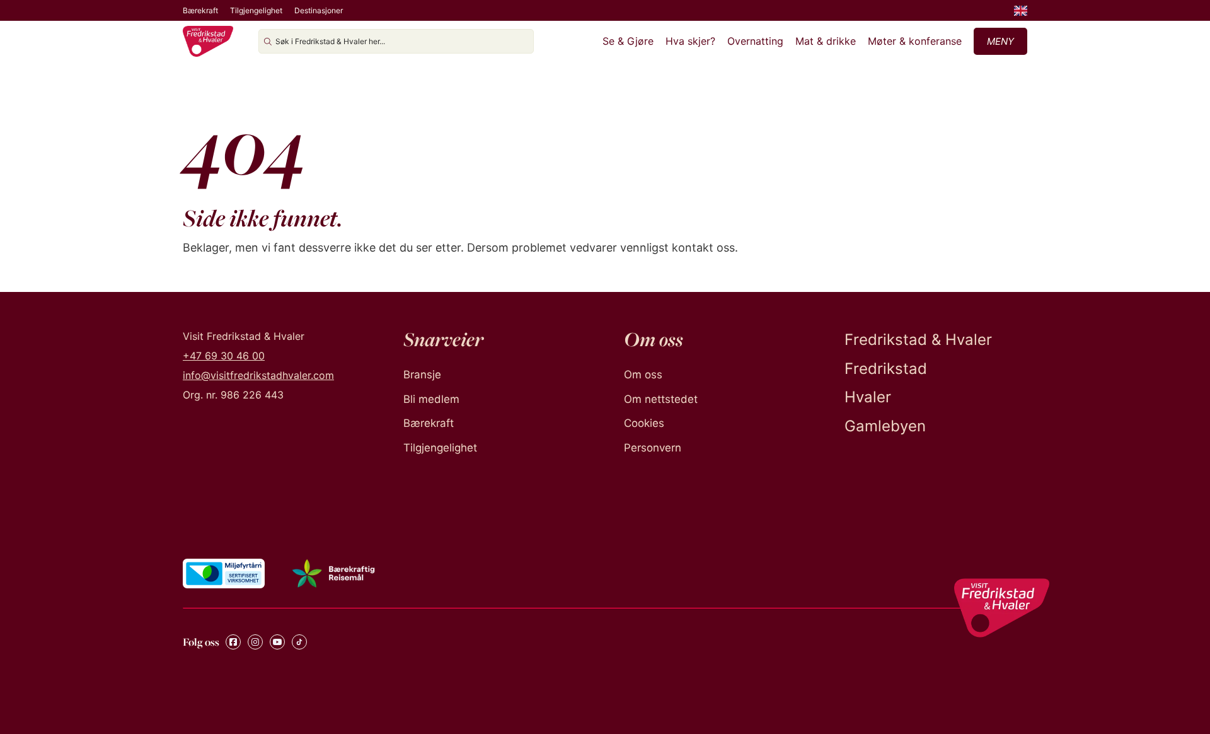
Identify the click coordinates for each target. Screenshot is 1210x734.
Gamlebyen (885, 426)
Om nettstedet (661, 399)
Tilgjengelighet (256, 10)
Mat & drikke (825, 41)
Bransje (422, 374)
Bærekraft (200, 10)
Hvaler (867, 397)
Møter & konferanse (915, 41)
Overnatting (755, 41)
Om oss (643, 374)
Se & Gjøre (628, 41)
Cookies (644, 423)
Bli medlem (431, 399)
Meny (1000, 41)
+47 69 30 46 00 (224, 355)
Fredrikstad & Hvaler (918, 339)
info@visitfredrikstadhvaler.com (258, 375)
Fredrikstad (885, 368)
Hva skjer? (690, 41)
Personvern (652, 447)
